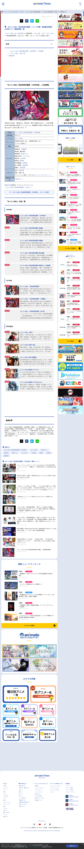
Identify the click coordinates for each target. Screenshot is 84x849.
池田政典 (25, 165)
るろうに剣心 (10, 33)
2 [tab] (66, 155)
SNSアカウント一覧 (39, 798)
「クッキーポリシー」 (35, 846)
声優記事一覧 (22, 800)
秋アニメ (21, 794)
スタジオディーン (46, 175)
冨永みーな (24, 153)
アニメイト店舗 (69, 789)
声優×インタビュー (23, 804)
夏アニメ (21, 792)
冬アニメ (21, 796)
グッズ (4, 798)
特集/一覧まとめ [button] (22, 783)
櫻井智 (22, 160)
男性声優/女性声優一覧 (24, 802)
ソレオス (52, 792)
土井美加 (23, 158)
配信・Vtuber (6, 812)
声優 (4, 792)
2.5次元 (5, 810)
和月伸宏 (20, 33)
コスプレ (5, 808)
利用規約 (37, 785)
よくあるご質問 (38, 796)
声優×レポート (22, 806)
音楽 (4, 806)
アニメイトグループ (70, 792)
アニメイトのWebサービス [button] (56, 783)
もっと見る (70, 159)
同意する (72, 846)
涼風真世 (24, 149)
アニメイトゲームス (54, 787)
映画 (4, 800)
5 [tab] (72, 155)
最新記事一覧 (22, 785)
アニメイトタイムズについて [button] (41, 783)
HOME (4, 785)
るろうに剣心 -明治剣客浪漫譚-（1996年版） (28, 132)
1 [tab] (64, 155)
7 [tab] (76, 155)
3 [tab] (68, 155)
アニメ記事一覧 (22, 798)
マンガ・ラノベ (6, 802)
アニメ (4, 789)
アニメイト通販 (69, 787)
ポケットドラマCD (54, 789)
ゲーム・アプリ (6, 804)
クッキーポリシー (38, 789)
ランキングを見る (29, 625)
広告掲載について (38, 800)
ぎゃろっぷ (36, 175)
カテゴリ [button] (5, 783)
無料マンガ (5, 816)
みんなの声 (5, 796)
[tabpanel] (70, 149)
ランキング (5, 787)
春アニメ (21, 789)
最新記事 (11, 55)
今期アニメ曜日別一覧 (24, 787)
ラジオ (4, 794)
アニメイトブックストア (55, 785)
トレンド (5, 814)
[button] (29, 44)
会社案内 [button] (67, 783)
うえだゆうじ (27, 156)
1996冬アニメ (19, 179)
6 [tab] (74, 155)
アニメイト (68, 785)
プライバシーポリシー (39, 787)
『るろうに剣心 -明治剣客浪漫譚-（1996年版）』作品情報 (26, 51)
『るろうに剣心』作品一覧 (17, 53)
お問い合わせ (38, 794)
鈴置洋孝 (22, 167)
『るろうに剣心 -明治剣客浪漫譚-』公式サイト (18, 187)
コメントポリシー (38, 792)
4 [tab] (70, 155)
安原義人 (25, 163)
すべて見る (70, 341)
